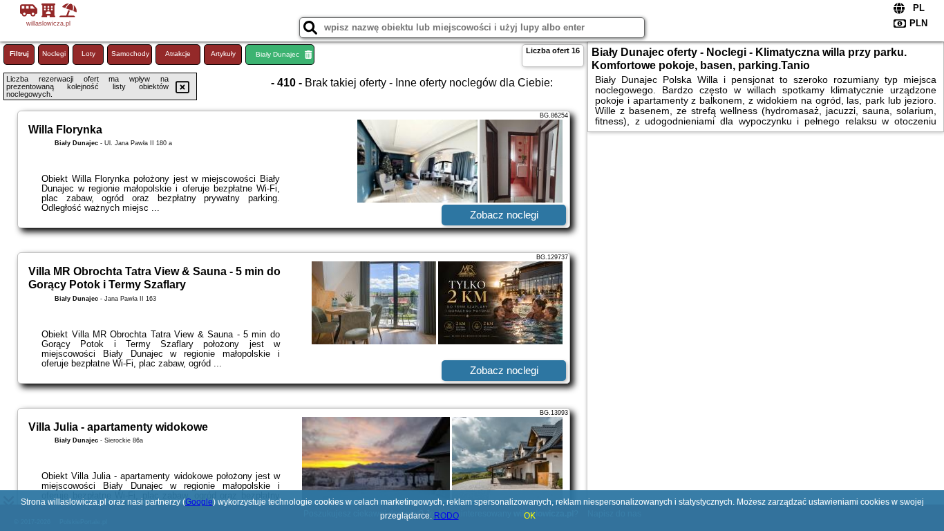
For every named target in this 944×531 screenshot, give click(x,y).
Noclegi (54, 53)
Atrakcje (178, 53)
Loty (88, 53)
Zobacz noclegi (504, 215)
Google (199, 502)
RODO (446, 516)
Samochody (130, 53)
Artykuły (223, 53)
